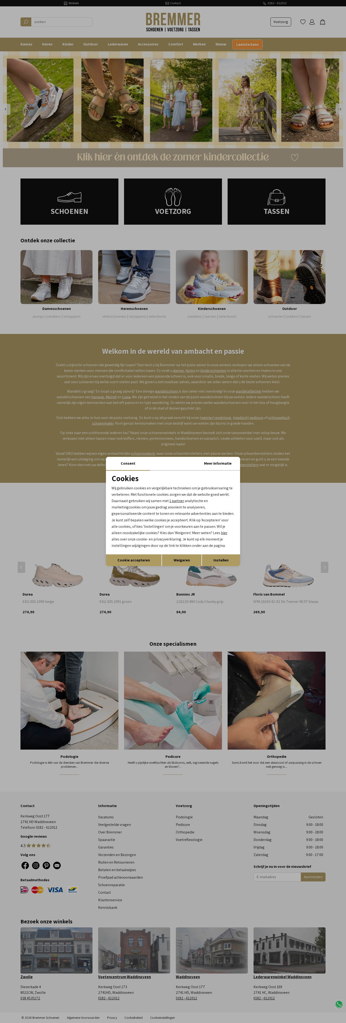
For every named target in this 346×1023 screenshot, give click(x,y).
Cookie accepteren (133, 560)
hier (224, 532)
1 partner (176, 500)
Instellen (221, 560)
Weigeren (182, 560)
